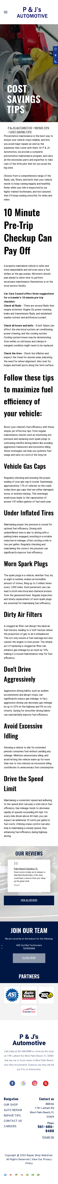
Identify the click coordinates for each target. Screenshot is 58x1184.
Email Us (48, 1137)
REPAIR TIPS (41, 127)
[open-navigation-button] (5, 12)
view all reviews (29, 900)
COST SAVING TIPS (21, 131)
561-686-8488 (24, 1051)
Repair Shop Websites (40, 1155)
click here (29, 957)
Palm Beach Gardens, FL (26, 869)
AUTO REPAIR (13, 1110)
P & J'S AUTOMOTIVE (20, 127)
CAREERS (10, 1126)
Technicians (29, 948)
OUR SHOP (11, 1104)
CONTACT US (13, 1120)
